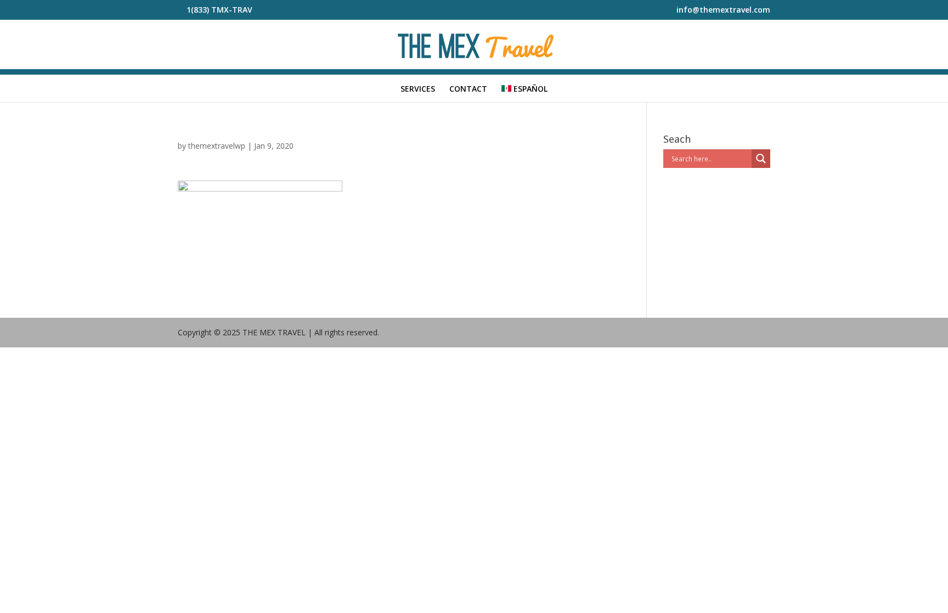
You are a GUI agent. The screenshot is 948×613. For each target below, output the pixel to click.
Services (417, 89)
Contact (468, 89)
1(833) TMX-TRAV (219, 9)
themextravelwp (216, 145)
